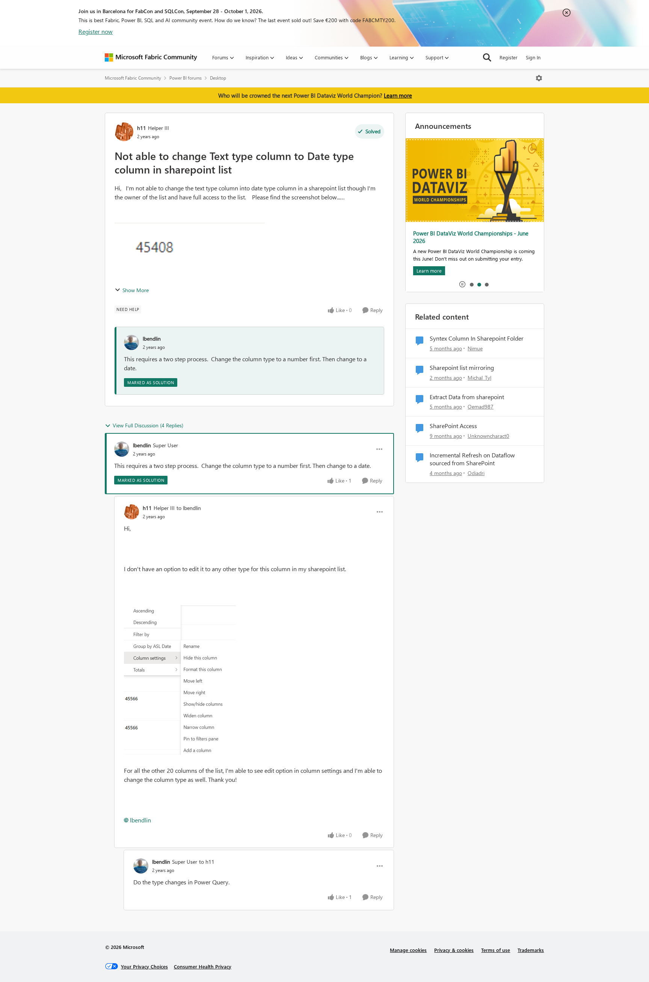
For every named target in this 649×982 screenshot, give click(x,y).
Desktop (218, 78)
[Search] (487, 57)
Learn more (398, 95)
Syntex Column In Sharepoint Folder (477, 338)
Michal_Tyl (479, 377)
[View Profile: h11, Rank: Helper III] (124, 131)
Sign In (533, 57)
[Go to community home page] (151, 57)
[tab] (471, 284)
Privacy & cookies (454, 950)
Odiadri (476, 473)
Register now (95, 31)
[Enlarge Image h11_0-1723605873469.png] (180, 680)
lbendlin (152, 338)
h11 (141, 127)
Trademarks (531, 950)
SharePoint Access (453, 426)
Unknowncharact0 (488, 435)
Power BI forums (185, 78)
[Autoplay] (462, 284)
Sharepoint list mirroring (462, 367)
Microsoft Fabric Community (133, 78)
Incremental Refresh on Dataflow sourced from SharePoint (472, 459)
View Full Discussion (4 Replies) (148, 425)
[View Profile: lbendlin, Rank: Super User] (121, 449)
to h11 (206, 861)
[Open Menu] (539, 78)
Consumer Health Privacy (202, 966)
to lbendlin (189, 507)
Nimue (475, 348)
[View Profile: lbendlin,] (131, 342)
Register (509, 57)
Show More (135, 290)
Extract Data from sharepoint (467, 397)
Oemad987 (481, 406)
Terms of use (495, 950)
